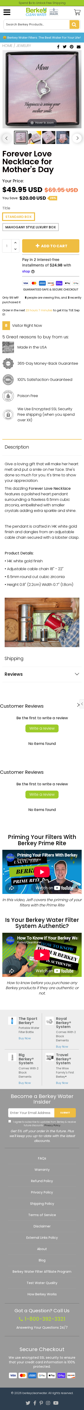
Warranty (42, 1169)
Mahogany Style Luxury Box (30, 227)
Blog (42, 1260)
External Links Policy (42, 1237)
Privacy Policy (52, 1125)
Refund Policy (42, 1181)
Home (7, 45)
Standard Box (18, 216)
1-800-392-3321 (44, 1319)
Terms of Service (42, 1215)
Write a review (42, 728)
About (42, 1249)
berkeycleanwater (34, 1393)
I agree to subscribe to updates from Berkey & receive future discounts (44, 1123)
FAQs (42, 1158)
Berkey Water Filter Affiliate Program (42, 1271)
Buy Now (25, 1038)
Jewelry (23, 45)
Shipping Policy (42, 1203)
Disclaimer (42, 1226)
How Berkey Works (42, 1294)
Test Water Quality (42, 1283)
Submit (65, 1112)
